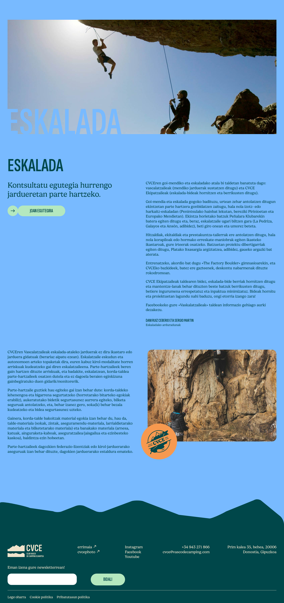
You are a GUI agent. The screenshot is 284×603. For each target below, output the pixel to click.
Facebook (133, 552)
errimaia (87, 547)
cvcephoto (89, 552)
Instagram (134, 547)
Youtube (132, 557)
